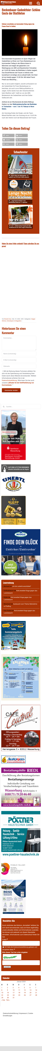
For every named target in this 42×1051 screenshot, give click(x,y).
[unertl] (13, 477)
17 (13, 993)
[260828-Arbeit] (20, 156)
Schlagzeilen (17, 321)
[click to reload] (12, 957)
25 (19, 995)
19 (25, 993)
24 (13, 995)
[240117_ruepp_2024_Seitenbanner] (13, 497)
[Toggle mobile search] (38, 3)
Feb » (8, 1000)
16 (8, 993)
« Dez (3, 1000)
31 (13, 998)
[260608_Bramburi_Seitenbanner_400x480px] (20, 655)
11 (19, 990)
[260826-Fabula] (20, 181)
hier (3, 937)
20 (30, 993)
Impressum (23, 1013)
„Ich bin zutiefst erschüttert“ (21, 586)
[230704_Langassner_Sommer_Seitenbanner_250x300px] (13, 622)
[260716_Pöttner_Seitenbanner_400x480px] (20, 812)
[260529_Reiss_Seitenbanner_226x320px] (13, 881)
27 (30, 995)
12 (25, 990)
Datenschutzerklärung (20, 947)
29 (2, 998)
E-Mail (5, 939)
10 (13, 990)
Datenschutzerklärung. (9, 380)
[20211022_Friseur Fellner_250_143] (13, 863)
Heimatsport (10, 321)
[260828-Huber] (20, 206)
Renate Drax (7, 319)
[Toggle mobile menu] (31, 3)
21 (36, 993)
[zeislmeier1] (13, 756)
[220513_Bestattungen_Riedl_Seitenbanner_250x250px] (21, 769)
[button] (8, 135)
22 (2, 995)
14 (36, 990)
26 (25, 995)
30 (8, 998)
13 (30, 990)
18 (19, 993)
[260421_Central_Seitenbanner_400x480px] (20, 706)
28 (36, 995)
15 (2, 993)
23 (8, 995)
